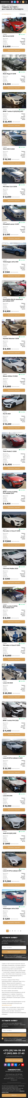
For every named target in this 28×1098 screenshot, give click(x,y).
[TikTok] (20, 2)
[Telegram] (15, 2)
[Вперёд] (18, 931)
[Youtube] (22, 1064)
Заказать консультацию (14, 1060)
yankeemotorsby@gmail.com (14, 1056)
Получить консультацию (14, 951)
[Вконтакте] (15, 1064)
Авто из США (10, 5)
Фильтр (23, 14)
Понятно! (14, 1095)
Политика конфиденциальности (14, 1082)
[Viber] (12, 2)
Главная (3, 5)
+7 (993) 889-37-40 (14, 1053)
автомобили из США (7, 1005)
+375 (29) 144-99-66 (14, 1050)
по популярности (6, 14)
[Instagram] (17, 2)
